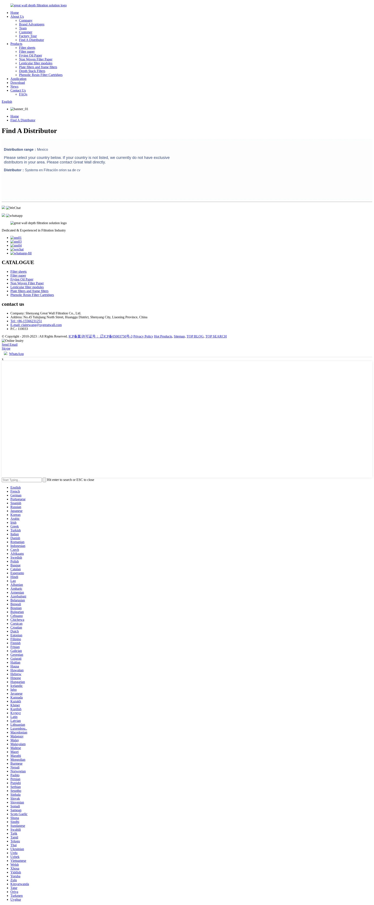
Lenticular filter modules (35, 63)
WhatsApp (16, 354)
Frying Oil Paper (30, 55)
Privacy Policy (143, 336)
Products (16, 44)
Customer (25, 32)
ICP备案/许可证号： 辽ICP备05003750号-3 (100, 336)
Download (17, 82)
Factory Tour (28, 36)
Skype (6, 348)
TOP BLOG (195, 336)
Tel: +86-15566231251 (26, 321)
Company (25, 20)
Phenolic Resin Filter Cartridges (41, 75)
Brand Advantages (31, 24)
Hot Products (163, 336)
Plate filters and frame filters (38, 67)
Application (18, 79)
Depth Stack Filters (32, 71)
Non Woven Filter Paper (35, 59)
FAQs (23, 94)
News (14, 86)
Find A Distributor (31, 40)
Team (23, 28)
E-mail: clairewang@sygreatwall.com (36, 325)
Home (14, 12)
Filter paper (27, 51)
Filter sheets (27, 47)
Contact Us (18, 90)
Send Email (10, 344)
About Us (17, 16)
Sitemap (179, 336)
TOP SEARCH (216, 336)
